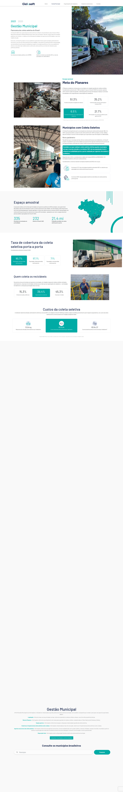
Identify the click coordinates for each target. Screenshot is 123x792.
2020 (20, 21)
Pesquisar (102, 752)
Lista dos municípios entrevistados (61, 738)
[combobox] (53, 752)
